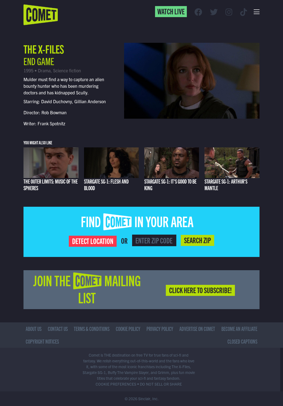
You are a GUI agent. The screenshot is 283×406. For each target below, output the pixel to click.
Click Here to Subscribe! (200, 290)
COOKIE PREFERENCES (116, 383)
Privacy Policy (159, 328)
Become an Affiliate (239, 328)
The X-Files (43, 48)
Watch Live (171, 11)
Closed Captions (242, 341)
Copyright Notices (42, 341)
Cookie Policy (128, 328)
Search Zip (197, 240)
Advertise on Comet (197, 328)
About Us (33, 328)
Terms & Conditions (91, 328)
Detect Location (92, 241)
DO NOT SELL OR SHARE (161, 383)
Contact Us (58, 328)
